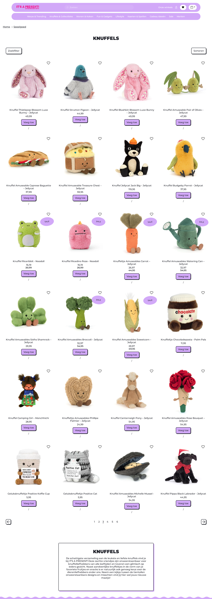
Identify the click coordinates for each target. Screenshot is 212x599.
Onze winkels (165, 7)
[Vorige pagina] (8, 521)
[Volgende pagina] (203, 521)
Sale (171, 16)
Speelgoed (20, 26)
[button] (14, 51)
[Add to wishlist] (48, 63)
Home (6, 26)
